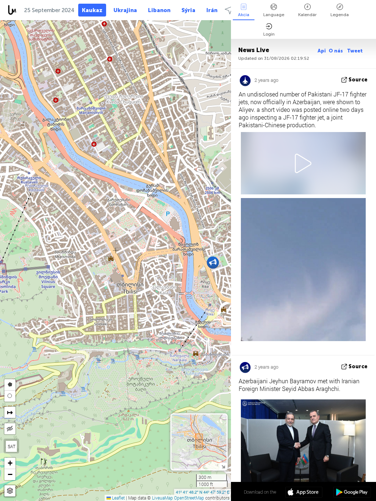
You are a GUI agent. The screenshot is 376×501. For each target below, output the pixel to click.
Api (322, 51)
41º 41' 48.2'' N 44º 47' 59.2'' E (202, 492)
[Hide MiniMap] (223, 465)
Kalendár (307, 14)
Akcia (243, 14)
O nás (336, 51)
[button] (213, 262)
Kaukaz (92, 10)
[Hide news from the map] (9, 428)
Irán (211, 10)
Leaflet (118, 498)
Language (273, 14)
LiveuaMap (162, 498)
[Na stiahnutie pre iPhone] (303, 493)
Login (269, 34)
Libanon (159, 10)
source (358, 80)
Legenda (339, 14)
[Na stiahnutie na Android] (351, 493)
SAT (11, 446)
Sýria (188, 10)
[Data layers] (9, 491)
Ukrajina (125, 10)
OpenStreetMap (189, 498)
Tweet (355, 51)
